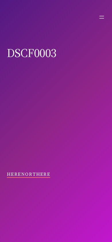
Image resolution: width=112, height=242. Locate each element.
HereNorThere (28, 174)
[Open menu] (101, 17)
